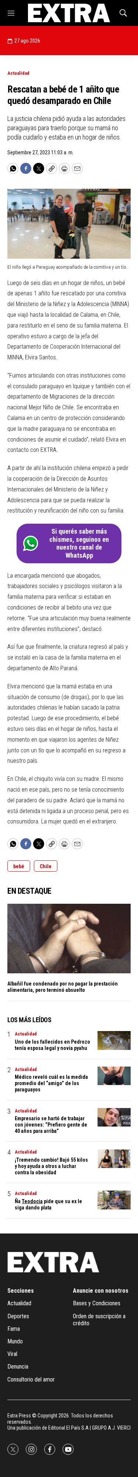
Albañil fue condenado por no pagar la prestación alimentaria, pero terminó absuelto (62, 987)
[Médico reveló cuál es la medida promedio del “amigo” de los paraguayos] (114, 1076)
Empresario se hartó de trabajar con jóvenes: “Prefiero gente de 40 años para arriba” (51, 1124)
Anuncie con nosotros (100, 1290)
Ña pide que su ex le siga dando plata (48, 1204)
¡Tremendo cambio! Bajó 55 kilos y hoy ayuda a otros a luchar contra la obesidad (51, 1166)
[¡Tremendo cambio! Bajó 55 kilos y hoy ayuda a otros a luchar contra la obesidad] (114, 1158)
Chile (46, 866)
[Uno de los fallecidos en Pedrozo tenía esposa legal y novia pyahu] (114, 1040)
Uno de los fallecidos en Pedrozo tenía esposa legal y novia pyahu (52, 1045)
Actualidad (18, 73)
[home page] (69, 13)
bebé (18, 866)
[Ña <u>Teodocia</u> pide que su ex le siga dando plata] (114, 1200)
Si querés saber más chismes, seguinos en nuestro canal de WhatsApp (79, 543)
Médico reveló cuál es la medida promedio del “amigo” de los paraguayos (51, 1083)
